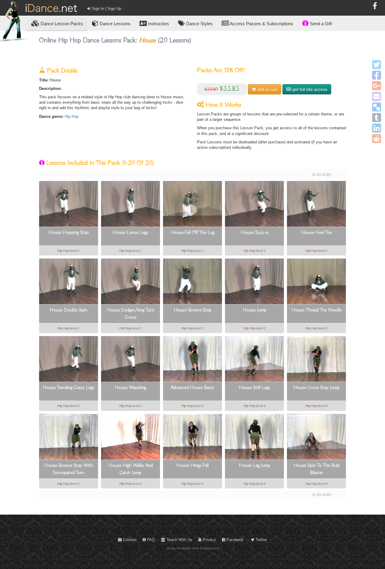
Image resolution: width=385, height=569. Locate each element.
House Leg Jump (254, 466)
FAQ (150, 539)
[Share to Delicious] (376, 107)
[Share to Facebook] (376, 75)
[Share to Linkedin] (376, 128)
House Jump (254, 310)
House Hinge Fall (192, 466)
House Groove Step (192, 310)
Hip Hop (72, 116)
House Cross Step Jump (316, 388)
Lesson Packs (62, 23)
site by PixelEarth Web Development (192, 548)
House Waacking (130, 388)
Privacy (209, 539)
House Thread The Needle (316, 310)
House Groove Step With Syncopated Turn (68, 469)
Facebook (234, 539)
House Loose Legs (130, 233)
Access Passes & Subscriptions (261, 23)
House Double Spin (68, 310)
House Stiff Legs (254, 388)
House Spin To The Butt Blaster (316, 469)
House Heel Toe (316, 233)
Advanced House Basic (192, 388)
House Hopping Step (68, 233)
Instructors (158, 23)
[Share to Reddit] (376, 138)
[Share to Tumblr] (376, 117)
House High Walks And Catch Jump (130, 469)
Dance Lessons (114, 23)
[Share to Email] (376, 96)
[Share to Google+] (376, 85)
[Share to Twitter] (376, 64)
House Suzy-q (254, 233)
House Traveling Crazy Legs (68, 388)
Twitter (260, 539)
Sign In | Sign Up (106, 8)
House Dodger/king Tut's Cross (130, 313)
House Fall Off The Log (192, 233)
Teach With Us (178, 539)
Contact (129, 539)
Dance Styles (199, 23)
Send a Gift (320, 23)
